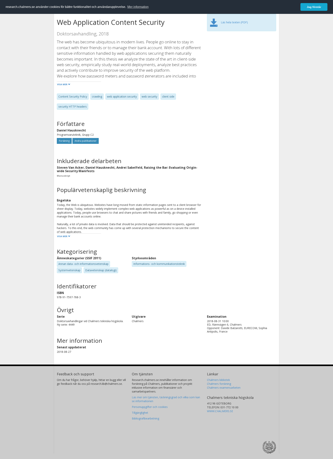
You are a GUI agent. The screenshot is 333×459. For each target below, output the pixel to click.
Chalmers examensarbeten (223, 387)
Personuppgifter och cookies (150, 407)
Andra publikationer (86, 140)
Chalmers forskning (219, 384)
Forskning (64, 140)
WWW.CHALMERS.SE (220, 411)
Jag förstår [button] (314, 6)
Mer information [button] (138, 6)
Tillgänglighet (140, 412)
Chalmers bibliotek (218, 380)
